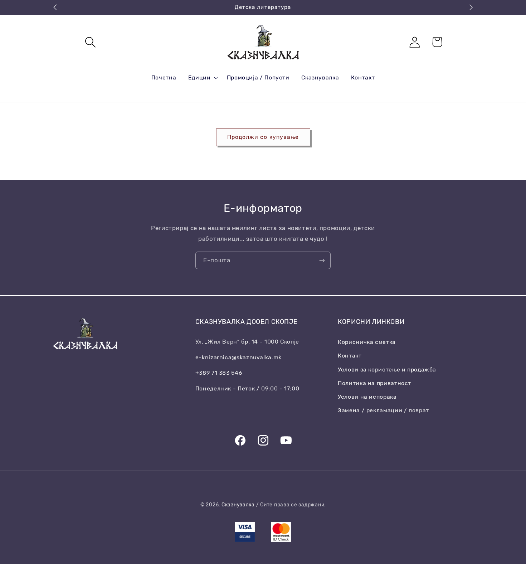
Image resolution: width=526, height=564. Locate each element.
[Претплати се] (322, 260)
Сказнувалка (238, 504)
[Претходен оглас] (55, 7)
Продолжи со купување (263, 136)
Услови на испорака (367, 396)
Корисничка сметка (367, 342)
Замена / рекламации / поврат (383, 410)
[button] (90, 42)
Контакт (349, 355)
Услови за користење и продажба (387, 369)
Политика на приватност (374, 383)
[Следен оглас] (471, 7)
